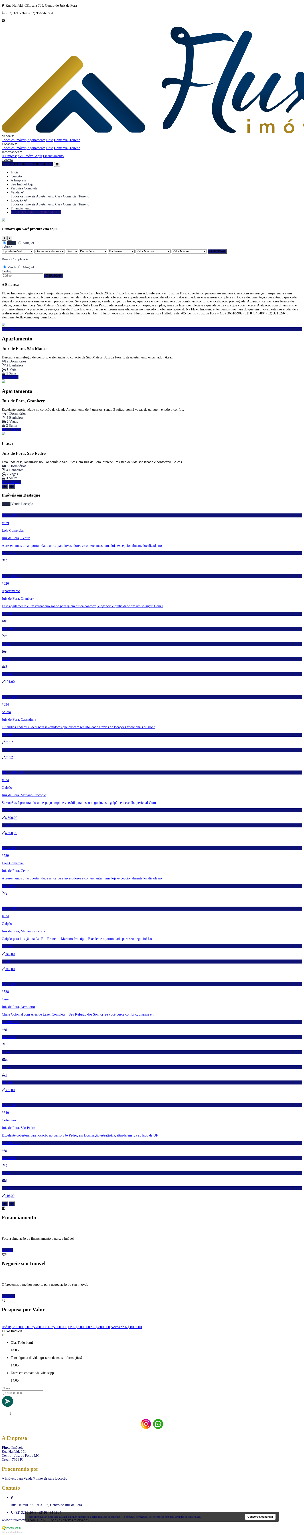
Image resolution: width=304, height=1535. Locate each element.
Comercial (61, 140)
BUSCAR (218, 251)
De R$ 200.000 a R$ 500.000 (46, 1327)
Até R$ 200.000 (13, 1327)
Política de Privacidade (188, 1516)
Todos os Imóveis (14, 140)
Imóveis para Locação (51, 1478)
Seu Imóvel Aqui (30, 156)
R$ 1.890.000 (11, 482)
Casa (49, 140)
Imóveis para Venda (18, 1478)
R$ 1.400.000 (11, 429)
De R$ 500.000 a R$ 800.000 (89, 1327)
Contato (7, 160)
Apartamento (36, 140)
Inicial (15, 172)
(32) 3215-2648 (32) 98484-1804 (37, 212)
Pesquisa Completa (24, 188)
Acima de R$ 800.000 (126, 1327)
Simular (7, 1250)
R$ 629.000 (10, 377)
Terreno (74, 140)
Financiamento (53, 156)
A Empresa (9, 156)
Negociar (8, 1296)
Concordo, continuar (260, 1516)
